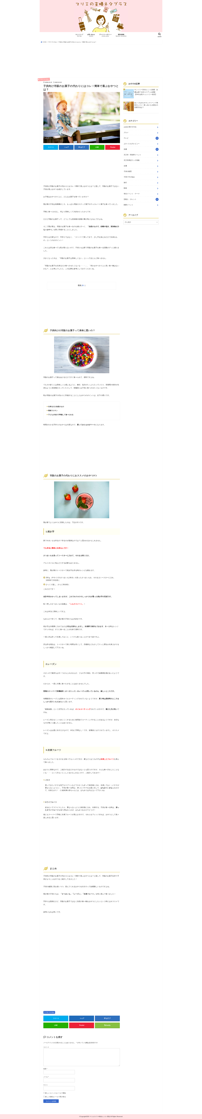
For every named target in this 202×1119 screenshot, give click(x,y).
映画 (125, 188)
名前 (45, 1069)
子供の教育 (128, 171)
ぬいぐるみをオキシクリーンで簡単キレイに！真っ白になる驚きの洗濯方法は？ (146, 105)
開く (83, 285)
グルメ (126, 132)
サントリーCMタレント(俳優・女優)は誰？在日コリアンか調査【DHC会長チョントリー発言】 (146, 92)
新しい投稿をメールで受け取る (55, 1097)
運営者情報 (121, 35)
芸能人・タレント (130, 199)
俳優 (125, 149)
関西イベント (128, 205)
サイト (45, 1085)
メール (46, 1077)
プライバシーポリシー (105, 35)
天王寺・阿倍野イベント (132, 155)
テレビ (126, 138)
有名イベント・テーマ (132, 194)
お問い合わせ (91, 35)
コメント (46, 1047)
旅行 (125, 182)
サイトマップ (79, 35)
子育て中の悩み (50, 1012)
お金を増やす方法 (130, 127)
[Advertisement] (101, 61)
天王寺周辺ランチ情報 (132, 160)
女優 (125, 166)
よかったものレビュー (132, 143)
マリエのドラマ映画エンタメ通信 (99, 1116)
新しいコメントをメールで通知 (55, 1093)
